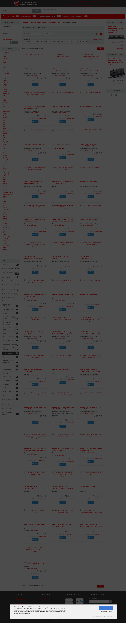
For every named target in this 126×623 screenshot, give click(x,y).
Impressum (110, 616)
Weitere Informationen (106, 611)
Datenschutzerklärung (99, 616)
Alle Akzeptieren (106, 608)
